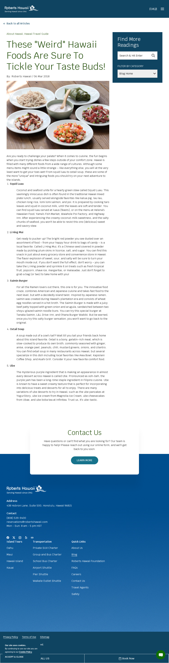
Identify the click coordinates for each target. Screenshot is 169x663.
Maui (10, 554)
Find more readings (129, 42)
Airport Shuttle (42, 567)
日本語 (153, 9)
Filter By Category (130, 66)
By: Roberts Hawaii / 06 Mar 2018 (28, 76)
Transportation (42, 541)
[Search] (153, 55)
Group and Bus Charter (47, 554)
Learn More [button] (86, 461)
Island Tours (14, 541)
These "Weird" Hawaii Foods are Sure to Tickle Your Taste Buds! (56, 55)
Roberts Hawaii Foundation (88, 561)
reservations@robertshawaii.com (27, 522)
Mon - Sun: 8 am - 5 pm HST (24, 526)
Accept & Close (14, 657)
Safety (75, 594)
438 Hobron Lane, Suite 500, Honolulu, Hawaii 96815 (39, 505)
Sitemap (44, 636)
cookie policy (25, 652)
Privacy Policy (10, 636)
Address (12, 501)
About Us (77, 548)
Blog (74, 554)
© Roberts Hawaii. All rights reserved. (23, 644)
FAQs (74, 567)
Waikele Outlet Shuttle (47, 581)
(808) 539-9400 (16, 518)
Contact (12, 513)
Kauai (10, 567)
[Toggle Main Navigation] (162, 8)
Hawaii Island (15, 561)
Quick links (78, 541)
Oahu (10, 548)
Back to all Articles (18, 23)
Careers (76, 574)
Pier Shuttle (40, 574)
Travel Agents (80, 587)
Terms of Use (29, 636)
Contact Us (84, 433)
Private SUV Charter (45, 548)
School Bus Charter (45, 561)
